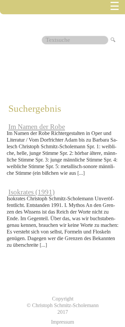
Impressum (62, 322)
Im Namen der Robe (36, 127)
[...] (81, 173)
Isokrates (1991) (31, 192)
